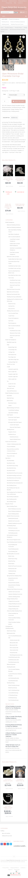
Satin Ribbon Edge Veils (13, 359)
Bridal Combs (11, 556)
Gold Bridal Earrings (16, 107)
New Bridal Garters (11, 470)
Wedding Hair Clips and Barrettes (14, 296)
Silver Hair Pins (11, 308)
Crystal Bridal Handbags (13, 410)
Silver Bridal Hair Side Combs (14, 275)
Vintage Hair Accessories (13, 601)
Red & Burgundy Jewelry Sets (16, 655)
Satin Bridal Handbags (13, 412)
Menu (3, 16)
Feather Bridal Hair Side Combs (15, 259)
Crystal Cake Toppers (14, 424)
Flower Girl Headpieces (13, 318)
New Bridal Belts (10, 460)
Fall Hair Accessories (12, 528)
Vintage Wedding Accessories (15, 603)
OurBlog (2, 830)
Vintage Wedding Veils (13, 608)
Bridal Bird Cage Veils (11, 342)
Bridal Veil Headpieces (14, 19)
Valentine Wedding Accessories (15, 594)
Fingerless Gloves (12, 431)
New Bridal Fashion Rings (12, 465)
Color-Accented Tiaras (13, 313)
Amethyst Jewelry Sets (15, 640)
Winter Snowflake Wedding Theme (14, 610)
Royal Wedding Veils (12, 551)
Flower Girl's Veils (11, 455)
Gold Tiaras (10, 320)
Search (15, 12)
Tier (8, 381)
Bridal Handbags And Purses (13, 407)
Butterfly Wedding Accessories (15, 523)
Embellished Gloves (14, 436)
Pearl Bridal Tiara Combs (15, 280)
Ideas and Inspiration (6, 833)
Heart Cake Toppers (12, 419)
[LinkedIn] (8, 844)
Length (8, 366)
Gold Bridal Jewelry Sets (13, 659)
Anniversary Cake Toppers (14, 417)
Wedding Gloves (5, 21)
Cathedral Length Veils (13, 369)
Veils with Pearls (10, 388)
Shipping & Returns (14, 867)
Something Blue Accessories (13, 553)
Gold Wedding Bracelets (13, 678)
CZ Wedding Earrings (12, 695)
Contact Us (20, 2)
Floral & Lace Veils (11, 364)
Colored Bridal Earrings (13, 692)
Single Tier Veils (11, 386)
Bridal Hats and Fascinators (13, 291)
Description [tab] (6, 117)
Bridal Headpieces (10, 222)
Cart (24, 12)
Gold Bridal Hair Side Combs (14, 266)
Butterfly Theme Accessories (13, 516)
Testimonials (17, 869)
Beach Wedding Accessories (14, 508)
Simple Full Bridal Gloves (15, 439)
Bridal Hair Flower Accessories (13, 289)
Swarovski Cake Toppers (15, 427)
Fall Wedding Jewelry (13, 533)
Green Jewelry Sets (14, 650)
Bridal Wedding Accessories (12, 393)
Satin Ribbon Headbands (13, 234)
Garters (10, 405)
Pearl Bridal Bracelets (13, 680)
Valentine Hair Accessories (14, 591)
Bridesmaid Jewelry (6, 107)
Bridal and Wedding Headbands (18, 21)
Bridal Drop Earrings (12, 687)
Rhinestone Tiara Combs (15, 282)
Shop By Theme (9, 503)
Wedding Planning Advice (7, 835)
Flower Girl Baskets (11, 446)
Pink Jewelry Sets (13, 652)
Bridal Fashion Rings (12, 558)
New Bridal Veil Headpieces (13, 480)
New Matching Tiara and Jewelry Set (14, 482)
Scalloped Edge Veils (13, 362)
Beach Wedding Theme (12, 506)
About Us (10, 869)
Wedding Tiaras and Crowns (17, 24)
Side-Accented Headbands (14, 236)
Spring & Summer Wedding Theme (14, 575)
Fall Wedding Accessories (14, 530)
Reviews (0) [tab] (14, 117)
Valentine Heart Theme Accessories (14, 589)
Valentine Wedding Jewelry (14, 596)
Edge (8, 344)
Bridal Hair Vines (12, 303)
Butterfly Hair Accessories (14, 521)
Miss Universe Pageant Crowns (13, 539)
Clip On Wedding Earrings (13, 690)
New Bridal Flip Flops (11, 468)
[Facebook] (2, 844)
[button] (23, 37)
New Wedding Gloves (11, 485)
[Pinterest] (5, 844)
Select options (9, 186)
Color (4, 94)
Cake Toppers (10, 414)
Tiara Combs (11, 277)
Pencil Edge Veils (12, 357)
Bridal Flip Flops (10, 398)
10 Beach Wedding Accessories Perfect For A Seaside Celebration (14, 734)
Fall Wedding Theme (11, 525)
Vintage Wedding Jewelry (13, 606)
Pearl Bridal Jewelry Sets (13, 662)
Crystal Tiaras (11, 315)
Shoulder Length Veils (13, 376)
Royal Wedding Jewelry (13, 549)
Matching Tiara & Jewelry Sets (13, 294)
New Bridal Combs (11, 463)
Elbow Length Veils (12, 371)
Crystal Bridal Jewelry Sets (14, 657)
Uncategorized (9, 626)
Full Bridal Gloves (12, 434)
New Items (8, 458)
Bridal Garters (10, 400)
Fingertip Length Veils (13, 374)
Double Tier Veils (12, 383)
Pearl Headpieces (12, 323)
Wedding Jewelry (5, 24)
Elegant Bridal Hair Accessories (13, 860)
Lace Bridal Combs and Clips (14, 268)
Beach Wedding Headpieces (14, 511)
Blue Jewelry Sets (13, 645)
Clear (9, 97)
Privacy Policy (9, 2)
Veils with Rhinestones (12, 390)
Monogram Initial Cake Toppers (15, 422)
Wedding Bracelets (11, 666)
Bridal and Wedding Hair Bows (13, 224)
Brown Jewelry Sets (14, 647)
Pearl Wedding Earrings (13, 700)
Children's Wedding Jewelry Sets (14, 444)
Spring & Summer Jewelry (13, 582)
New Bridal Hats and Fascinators (14, 477)
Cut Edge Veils (11, 352)
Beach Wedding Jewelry (13, 513)
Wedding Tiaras (11, 573)
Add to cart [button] (22, 186)
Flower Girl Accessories (11, 441)
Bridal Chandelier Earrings (18, 105)
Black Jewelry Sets (14, 642)
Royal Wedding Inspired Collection (14, 542)
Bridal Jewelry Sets (12, 568)
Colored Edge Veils (12, 349)
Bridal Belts (9, 395)
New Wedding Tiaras (11, 501)
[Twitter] (11, 844)
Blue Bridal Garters (12, 403)
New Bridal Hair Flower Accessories (14, 473)
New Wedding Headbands (12, 496)
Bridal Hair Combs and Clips (13, 256)
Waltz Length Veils (12, 379)
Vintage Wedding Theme (16, 109)
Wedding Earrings (6, 111)
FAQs (15, 2)
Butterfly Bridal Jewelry (13, 518)
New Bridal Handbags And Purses (14, 475)
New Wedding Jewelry (12, 499)
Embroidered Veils (12, 354)
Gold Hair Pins (11, 306)
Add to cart (19, 101)
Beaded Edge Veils (12, 347)
